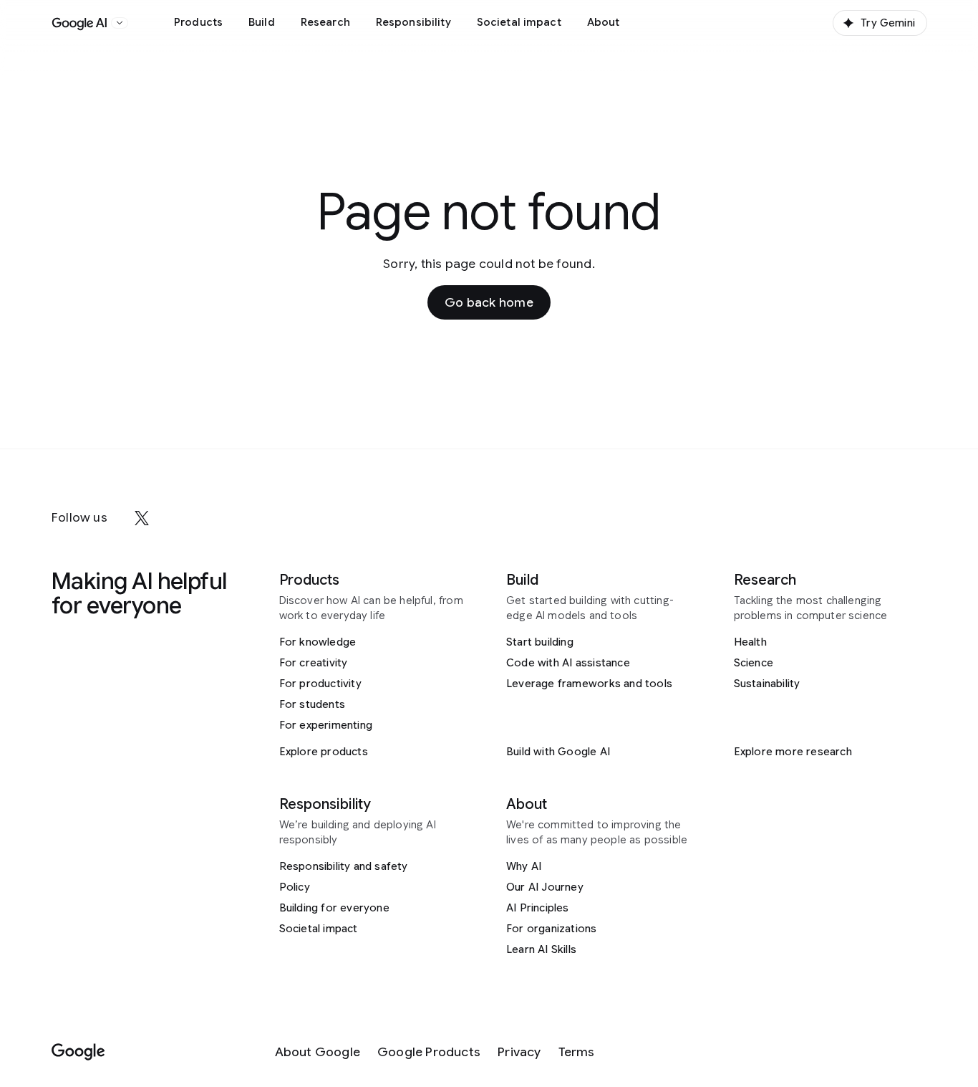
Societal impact (519, 22)
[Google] (78, 1052)
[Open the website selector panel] (119, 23)
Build (261, 22)
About (603, 22)
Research (325, 22)
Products (198, 22)
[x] (142, 518)
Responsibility (413, 22)
